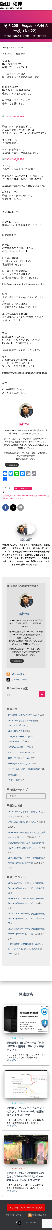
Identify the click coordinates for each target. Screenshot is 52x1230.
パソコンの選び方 (17, 725)
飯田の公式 (13, 775)
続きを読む (12, 1060)
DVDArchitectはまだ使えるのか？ (23, 822)
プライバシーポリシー (14, 1215)
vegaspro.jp (11, 465)
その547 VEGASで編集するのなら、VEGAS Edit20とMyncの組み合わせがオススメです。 (25, 1176)
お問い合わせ (30, 1223)
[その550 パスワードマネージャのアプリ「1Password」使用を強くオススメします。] (26, 1084)
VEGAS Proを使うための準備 (21, 720)
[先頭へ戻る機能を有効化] (46, 1212)
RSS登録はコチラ (18, 674)
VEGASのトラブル (17, 741)
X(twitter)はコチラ (18, 679)
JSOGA (11, 954)
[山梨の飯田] (22, 529)
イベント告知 (14, 780)
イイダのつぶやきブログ (19, 752)
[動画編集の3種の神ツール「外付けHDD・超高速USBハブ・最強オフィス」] (26, 1019)
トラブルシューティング (19, 736)
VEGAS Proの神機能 (17, 731)
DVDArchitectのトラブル (20, 747)
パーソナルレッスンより (23, 488)
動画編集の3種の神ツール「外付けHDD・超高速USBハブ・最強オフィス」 (25, 1046)
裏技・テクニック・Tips (19, 758)
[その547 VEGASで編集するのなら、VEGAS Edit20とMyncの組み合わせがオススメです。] (26, 1149)
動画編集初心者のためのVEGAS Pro (24, 715)
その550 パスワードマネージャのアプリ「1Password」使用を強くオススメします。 (25, 1111)
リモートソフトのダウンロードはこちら (27, 1208)
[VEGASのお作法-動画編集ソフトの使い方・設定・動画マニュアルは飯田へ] (12, 5)
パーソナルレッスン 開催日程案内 (24, 769)
